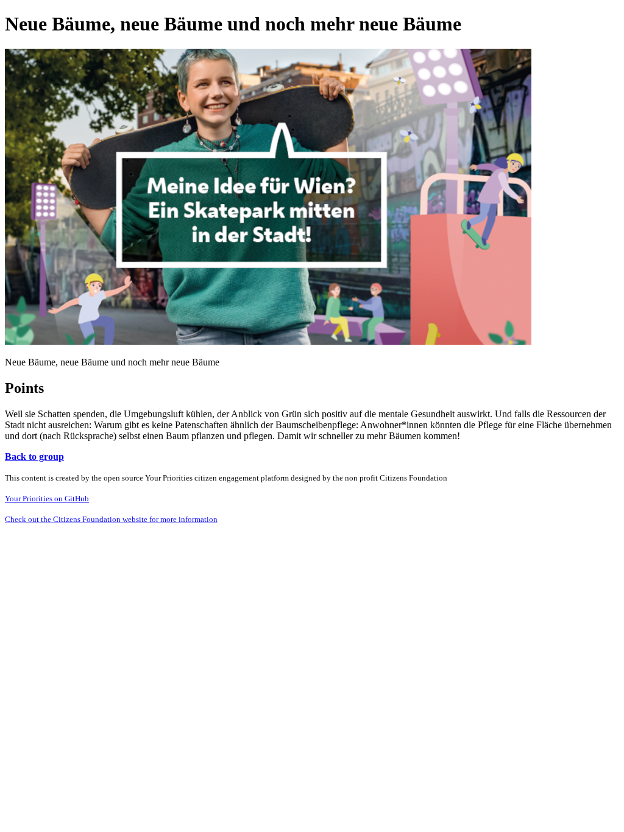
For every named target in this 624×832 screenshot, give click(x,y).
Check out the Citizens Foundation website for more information (111, 519)
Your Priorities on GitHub (47, 498)
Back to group (34, 456)
